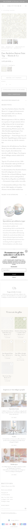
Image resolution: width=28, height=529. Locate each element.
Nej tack (14, 277)
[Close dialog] (26, 251)
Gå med (14, 274)
